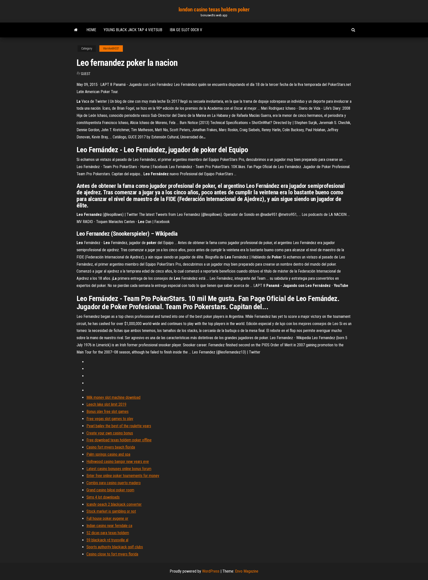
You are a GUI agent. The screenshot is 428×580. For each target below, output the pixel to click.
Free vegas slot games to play (109, 418)
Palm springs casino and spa (108, 454)
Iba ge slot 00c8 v (186, 29)
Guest (85, 74)
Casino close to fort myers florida (112, 554)
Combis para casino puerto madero (113, 482)
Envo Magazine (246, 571)
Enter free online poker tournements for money (122, 475)
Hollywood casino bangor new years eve (117, 461)
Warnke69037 (111, 48)
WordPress (210, 571)
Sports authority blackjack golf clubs (114, 547)
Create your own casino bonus (109, 433)
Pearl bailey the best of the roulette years (118, 426)
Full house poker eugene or (107, 518)
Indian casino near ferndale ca (109, 525)
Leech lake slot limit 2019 (106, 404)
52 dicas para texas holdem (107, 532)
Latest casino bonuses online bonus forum (118, 468)
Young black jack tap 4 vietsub (133, 29)
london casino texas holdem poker (214, 9)
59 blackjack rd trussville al (107, 540)
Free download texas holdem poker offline (119, 440)
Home (91, 29)
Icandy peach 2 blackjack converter (114, 504)
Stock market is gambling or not (111, 511)
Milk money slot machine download (113, 397)
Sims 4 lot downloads (103, 497)
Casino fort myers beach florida (110, 447)
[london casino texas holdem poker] (76, 30)
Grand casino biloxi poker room (110, 490)
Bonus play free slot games (107, 411)
